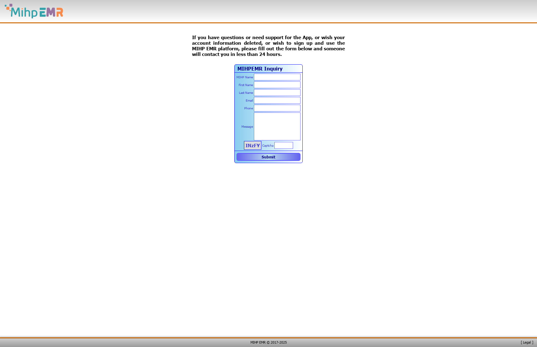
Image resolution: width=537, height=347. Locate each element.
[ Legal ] (527, 342)
